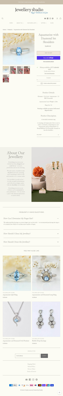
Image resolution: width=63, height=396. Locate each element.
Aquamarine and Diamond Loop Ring (44, 295)
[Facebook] (47, 18)
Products (10, 30)
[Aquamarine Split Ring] (17, 273)
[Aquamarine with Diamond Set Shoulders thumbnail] (6, 69)
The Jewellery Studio (9, 292)
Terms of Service (31, 371)
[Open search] (2, 18)
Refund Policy (31, 366)
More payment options (48, 61)
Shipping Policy (31, 364)
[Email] (45, 18)
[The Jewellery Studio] (31, 11)
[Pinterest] (52, 18)
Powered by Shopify (38, 390)
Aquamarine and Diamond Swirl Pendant (16, 341)
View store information (49, 73)
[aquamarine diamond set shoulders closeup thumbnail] (6, 78)
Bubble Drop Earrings (39, 341)
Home (11, 23)
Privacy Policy (31, 369)
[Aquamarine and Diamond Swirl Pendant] (17, 319)
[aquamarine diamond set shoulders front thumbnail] (13, 70)
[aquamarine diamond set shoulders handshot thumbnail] (27, 70)
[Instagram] (50, 18)
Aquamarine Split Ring (10, 295)
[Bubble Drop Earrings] (46, 319)
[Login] (57, 18)
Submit (44, 356)
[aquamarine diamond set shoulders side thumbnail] (20, 70)
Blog (52, 23)
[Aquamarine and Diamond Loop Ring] (46, 273)
